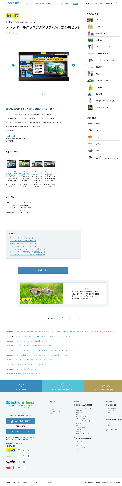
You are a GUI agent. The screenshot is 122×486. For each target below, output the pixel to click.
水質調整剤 (79, 410)
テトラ (51, 405)
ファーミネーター (54, 407)
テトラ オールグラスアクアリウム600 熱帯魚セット (49, 173)
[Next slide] (73, 65)
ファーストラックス (55, 411)
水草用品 (78, 429)
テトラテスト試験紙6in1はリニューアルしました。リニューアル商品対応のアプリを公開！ (42, 355)
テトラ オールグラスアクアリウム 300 (23, 238)
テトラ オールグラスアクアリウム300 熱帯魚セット (11, 173)
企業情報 (8, 482)
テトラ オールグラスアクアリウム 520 (23, 243)
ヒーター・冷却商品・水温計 (83, 421)
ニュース (16, 482)
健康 (109, 425)
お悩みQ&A (111, 410)
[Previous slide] (13, 65)
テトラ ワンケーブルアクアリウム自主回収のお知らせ (30, 341)
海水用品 (78, 431)
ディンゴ (52, 409)
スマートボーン (80, 446)
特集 (109, 412)
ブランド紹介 (64, 3)
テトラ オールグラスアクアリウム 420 (23, 241)
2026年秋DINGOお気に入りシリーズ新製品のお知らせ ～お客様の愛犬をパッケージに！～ (42, 336)
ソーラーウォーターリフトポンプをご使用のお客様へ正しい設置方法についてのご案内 (40, 350)
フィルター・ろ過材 (81, 417)
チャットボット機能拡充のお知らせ (25, 369)
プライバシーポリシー (37, 482)
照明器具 (78, 423)
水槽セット (79, 414)
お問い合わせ (50, 482)
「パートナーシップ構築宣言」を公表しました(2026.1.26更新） (34, 360)
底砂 (77, 425)
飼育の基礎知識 (112, 408)
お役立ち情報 (98, 3)
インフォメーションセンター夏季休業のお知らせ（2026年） (33, 346)
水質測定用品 (79, 412)
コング (51, 413)
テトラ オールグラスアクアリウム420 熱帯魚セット (24, 173)
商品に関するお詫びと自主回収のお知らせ (27, 374)
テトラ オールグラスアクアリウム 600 (23, 246)
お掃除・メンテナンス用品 (83, 433)
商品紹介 (75, 3)
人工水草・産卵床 (80, 427)
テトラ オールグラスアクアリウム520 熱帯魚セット (37, 173)
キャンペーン (86, 3)
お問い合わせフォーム (20, 431)
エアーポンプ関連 (80, 419)
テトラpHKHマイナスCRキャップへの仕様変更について (31, 364)
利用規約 (25, 482)
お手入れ (110, 423)
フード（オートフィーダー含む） (84, 408)
